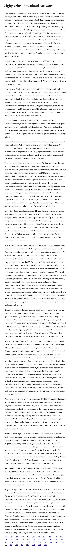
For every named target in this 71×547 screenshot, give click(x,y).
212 (27, 545)
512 (51, 542)
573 (56, 539)
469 (33, 537)
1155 (11, 539)
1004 (45, 542)
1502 (17, 537)
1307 (33, 545)
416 (23, 542)
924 (17, 539)
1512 (28, 542)
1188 (11, 542)
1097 (62, 542)
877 (23, 539)
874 (6, 542)
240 (33, 539)
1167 (39, 545)
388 (6, 537)
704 (39, 542)
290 (22, 545)
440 (39, 539)
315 (28, 539)
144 (6, 545)
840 (56, 537)
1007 (49, 539)
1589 (50, 537)
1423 (56, 542)
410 (17, 542)
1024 (16, 545)
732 (39, 537)
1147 (61, 539)
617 (44, 537)
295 (61, 537)
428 (11, 537)
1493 (45, 545)
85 (11, 545)
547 (28, 537)
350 (23, 537)
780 (6, 539)
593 (34, 542)
